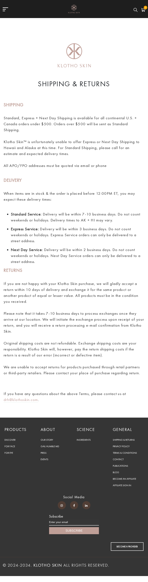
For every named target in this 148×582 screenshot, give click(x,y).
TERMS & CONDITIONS (125, 452)
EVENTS (44, 459)
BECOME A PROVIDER (127, 546)
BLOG (116, 472)
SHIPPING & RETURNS (124, 439)
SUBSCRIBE (74, 530)
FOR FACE (10, 446)
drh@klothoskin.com (21, 399)
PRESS (44, 452)
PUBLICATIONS (120, 465)
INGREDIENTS (84, 439)
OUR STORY (47, 439)
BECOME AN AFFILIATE (124, 478)
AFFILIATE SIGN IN (122, 485)
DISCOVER (10, 439)
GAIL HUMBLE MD (50, 446)
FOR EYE (9, 452)
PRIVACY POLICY (121, 446)
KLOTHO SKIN (48, 565)
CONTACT (118, 459)
